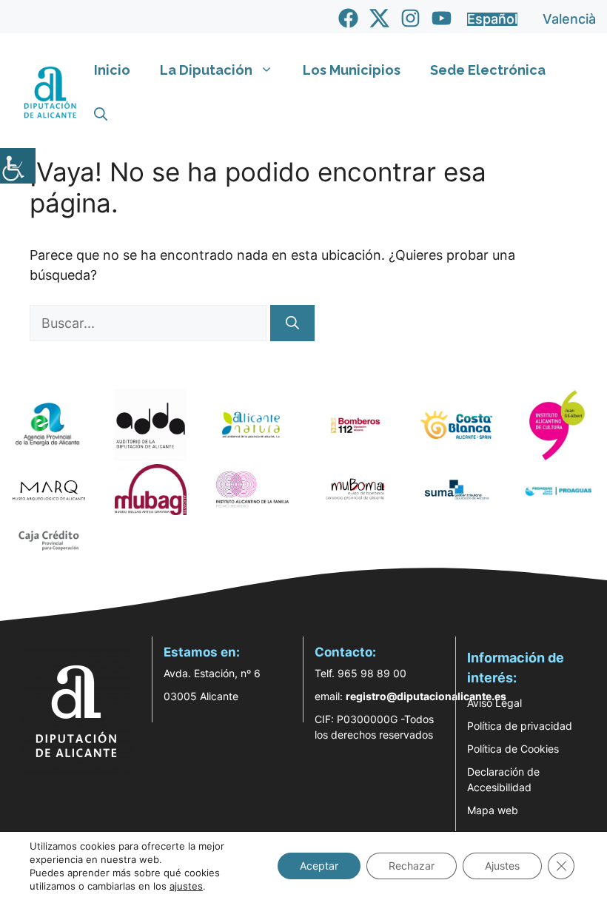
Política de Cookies (513, 748)
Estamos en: (202, 652)
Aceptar (319, 865)
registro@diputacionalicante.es (426, 696)
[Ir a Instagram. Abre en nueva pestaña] (410, 18)
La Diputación (206, 70)
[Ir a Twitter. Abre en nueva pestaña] (379, 18)
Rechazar (412, 865)
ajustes (186, 886)
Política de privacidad (519, 725)
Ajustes (502, 865)
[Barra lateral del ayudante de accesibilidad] (18, 166)
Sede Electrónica (488, 70)
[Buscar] (292, 323)
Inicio (112, 70)
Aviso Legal (494, 702)
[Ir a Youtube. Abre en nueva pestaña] (441, 18)
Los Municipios (351, 70)
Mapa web (492, 810)
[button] (100, 115)
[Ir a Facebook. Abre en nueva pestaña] (348, 18)
